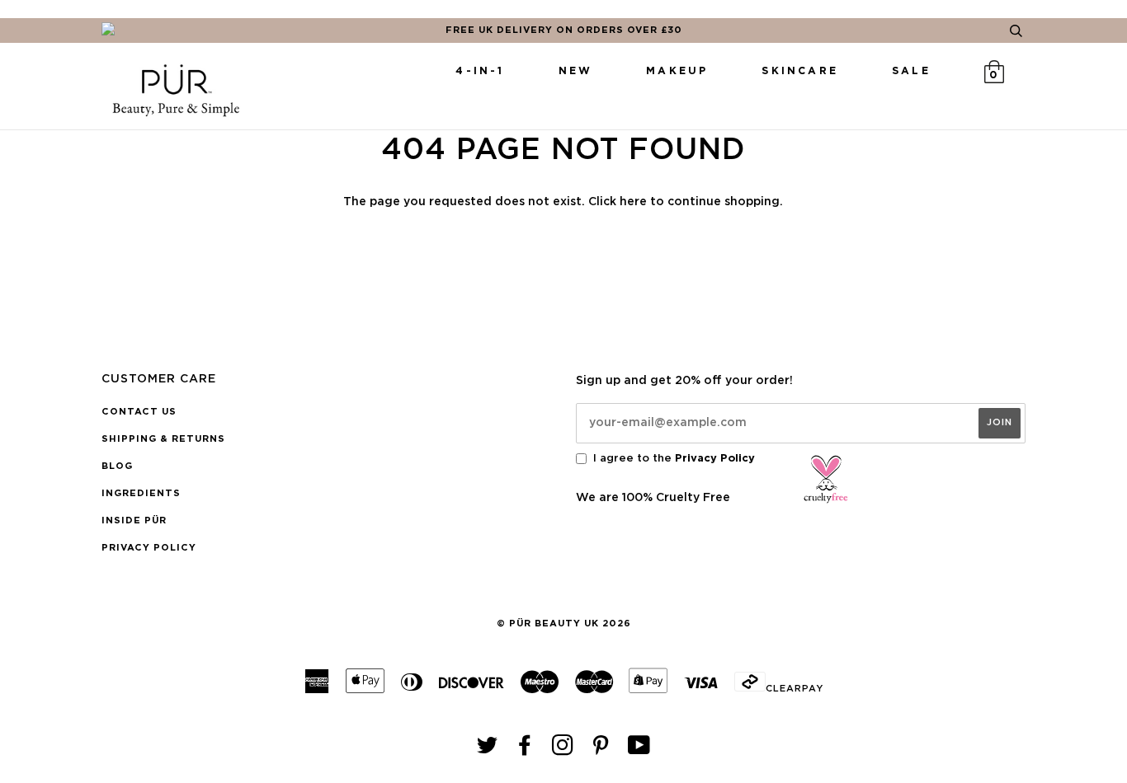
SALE (911, 71)
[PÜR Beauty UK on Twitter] (487, 750)
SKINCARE (800, 71)
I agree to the (674, 458)
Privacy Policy (148, 547)
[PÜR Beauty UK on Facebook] (525, 750)
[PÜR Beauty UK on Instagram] (563, 750)
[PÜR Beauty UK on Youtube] (639, 750)
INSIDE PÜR (134, 520)
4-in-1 (479, 71)
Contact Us (139, 411)
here (633, 202)
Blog (117, 466)
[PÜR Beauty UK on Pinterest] (601, 750)
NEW (576, 71)
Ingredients (141, 493)
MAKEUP (677, 71)
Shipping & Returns (163, 438)
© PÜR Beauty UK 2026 (564, 623)
